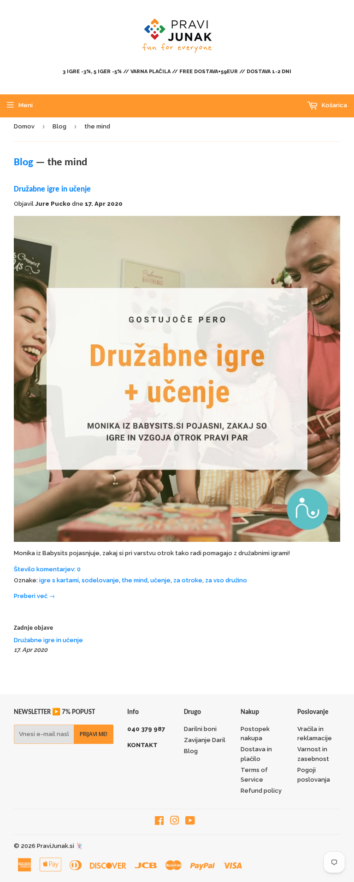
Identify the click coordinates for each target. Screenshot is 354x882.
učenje (160, 580)
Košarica (333, 105)
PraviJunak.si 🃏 (60, 845)
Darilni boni (200, 728)
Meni (25, 105)
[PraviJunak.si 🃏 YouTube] (190, 821)
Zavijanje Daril (204, 740)
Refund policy (261, 790)
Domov (24, 126)
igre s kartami (59, 580)
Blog (59, 126)
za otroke (187, 580)
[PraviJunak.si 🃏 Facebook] (159, 821)
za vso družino (226, 580)
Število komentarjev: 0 (47, 569)
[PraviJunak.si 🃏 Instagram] (174, 821)
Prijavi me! (93, 734)
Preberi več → (34, 595)
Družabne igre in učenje (52, 189)
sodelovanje (100, 580)
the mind (135, 580)
